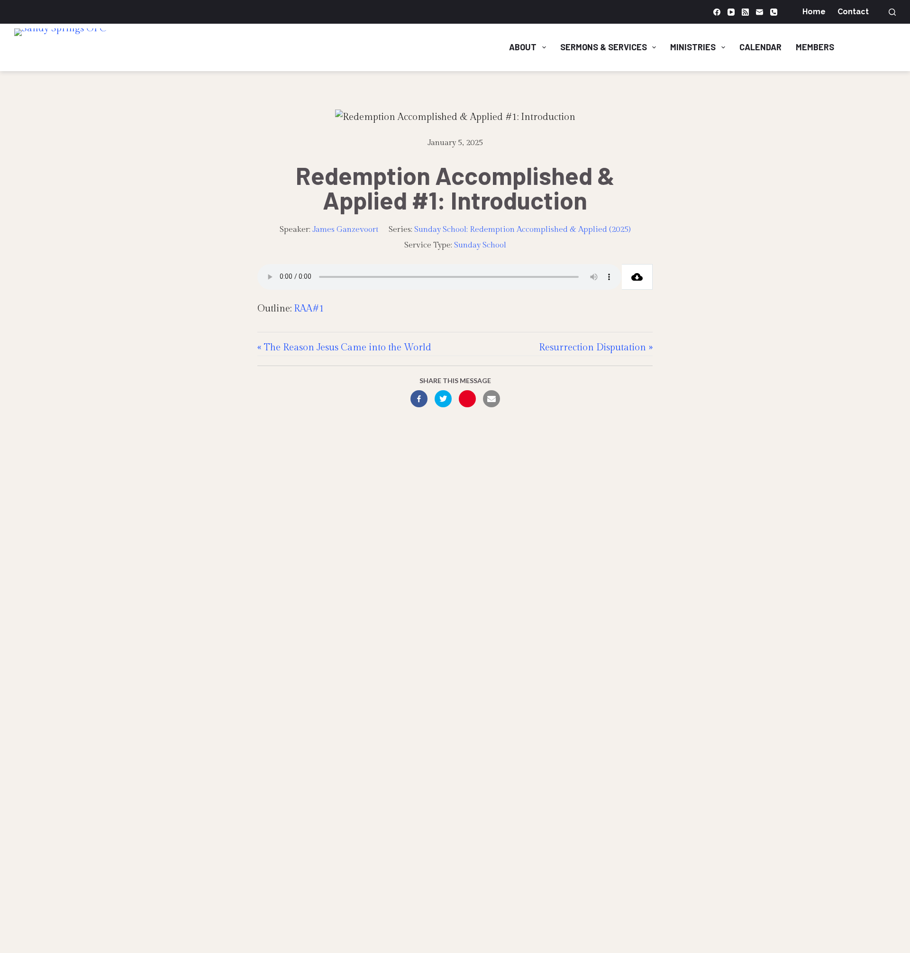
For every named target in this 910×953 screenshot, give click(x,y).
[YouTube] (731, 12)
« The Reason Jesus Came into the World (344, 347)
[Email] (759, 12)
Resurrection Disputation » (596, 347)
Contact (853, 11)
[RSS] (745, 12)
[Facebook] (716, 12)
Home (814, 11)
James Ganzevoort (345, 229)
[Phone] (773, 12)
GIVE (876, 47)
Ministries (693, 47)
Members (815, 47)
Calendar (760, 47)
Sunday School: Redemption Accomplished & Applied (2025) (522, 229)
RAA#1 (309, 308)
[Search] (892, 12)
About (523, 47)
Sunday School (480, 245)
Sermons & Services (603, 47)
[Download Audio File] (637, 277)
